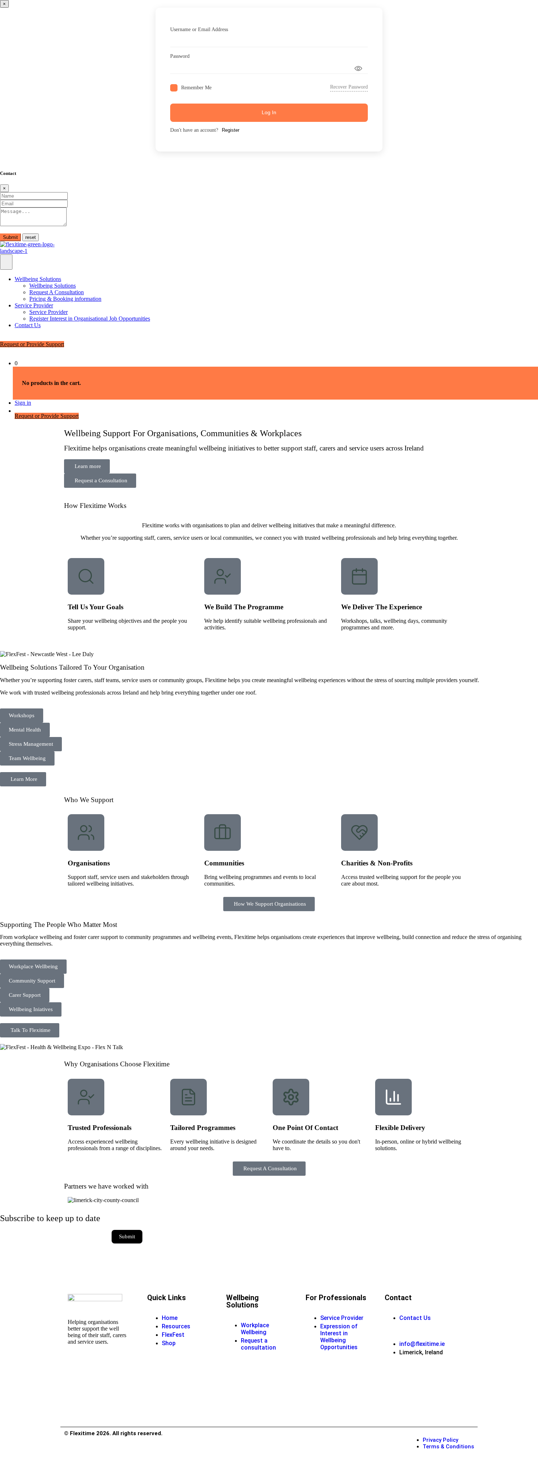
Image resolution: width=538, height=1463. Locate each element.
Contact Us (28, 325)
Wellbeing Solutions (38, 279)
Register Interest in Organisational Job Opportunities (89, 318)
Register (230, 130)
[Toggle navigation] (6, 262)
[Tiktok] (419, 1398)
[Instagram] (394, 1398)
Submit (10, 237)
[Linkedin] (444, 1378)
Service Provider (34, 305)
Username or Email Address (199, 29)
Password (180, 56)
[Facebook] (394, 1378)
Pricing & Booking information (65, 299)
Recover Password (349, 87)
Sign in (23, 403)
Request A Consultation (56, 292)
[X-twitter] (444, 1398)
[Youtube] (419, 1378)
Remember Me (196, 87)
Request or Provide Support (32, 344)
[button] (21, 715)
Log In (269, 112)
